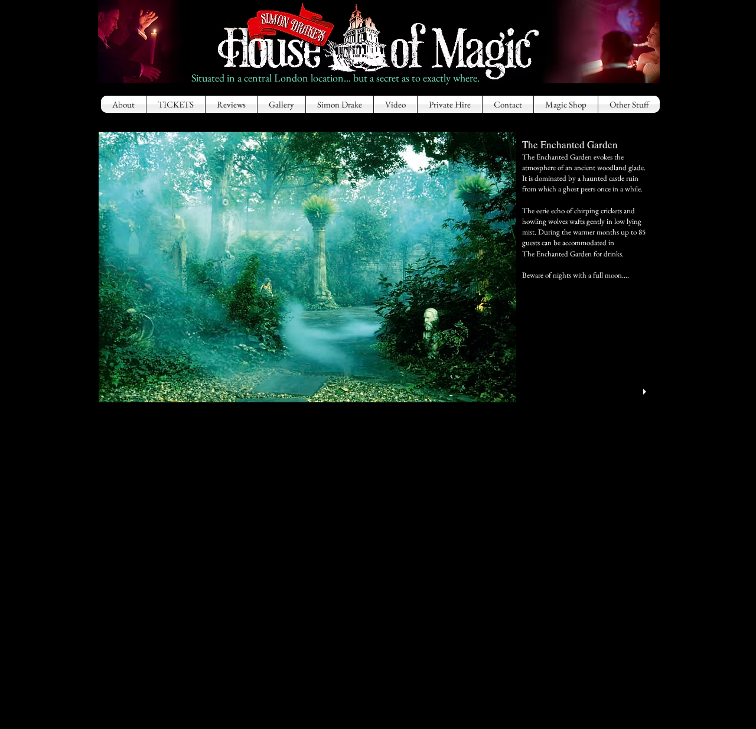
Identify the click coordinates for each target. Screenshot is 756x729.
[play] (646, 392)
